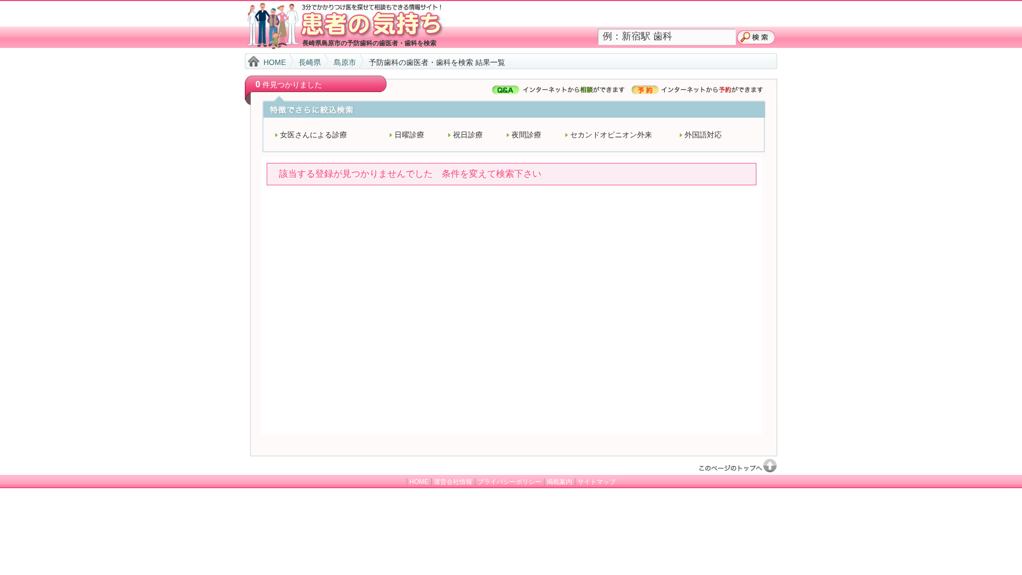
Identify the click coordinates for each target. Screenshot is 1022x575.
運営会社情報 (453, 482)
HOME (274, 62)
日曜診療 (409, 134)
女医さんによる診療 (313, 134)
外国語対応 (703, 134)
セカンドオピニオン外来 (611, 134)
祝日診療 (468, 134)
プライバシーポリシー (509, 482)
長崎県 (310, 62)
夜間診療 (526, 134)
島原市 (345, 62)
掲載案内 (559, 482)
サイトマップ (597, 482)
